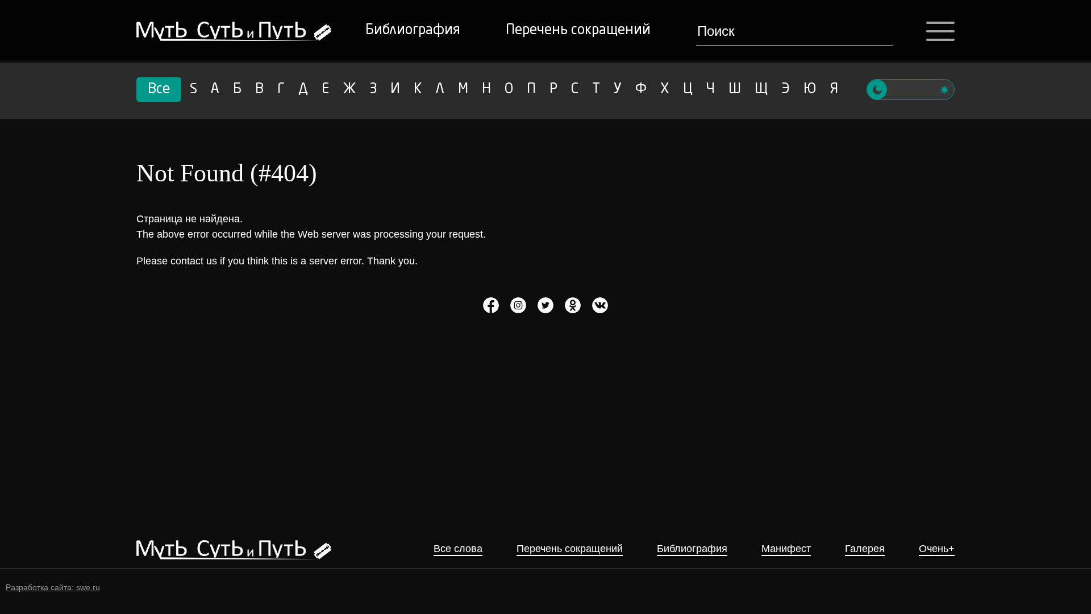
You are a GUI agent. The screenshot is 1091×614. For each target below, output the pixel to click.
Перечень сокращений (578, 31)
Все (159, 90)
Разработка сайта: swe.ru (53, 587)
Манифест (786, 549)
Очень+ (937, 549)
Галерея (865, 549)
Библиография (412, 31)
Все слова (458, 549)
